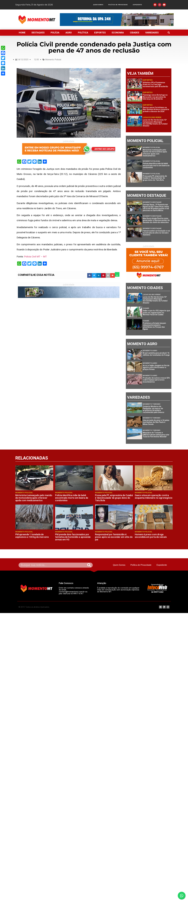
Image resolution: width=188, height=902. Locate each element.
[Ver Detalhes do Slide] (68, 149)
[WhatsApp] (3, 47)
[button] (169, 33)
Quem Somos (98, 4)
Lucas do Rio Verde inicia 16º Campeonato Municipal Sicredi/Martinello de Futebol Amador (155, 123)
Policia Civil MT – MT (35, 256)
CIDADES (134, 32)
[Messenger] (3, 63)
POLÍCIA (55, 32)
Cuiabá (146, 308)
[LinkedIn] (3, 68)
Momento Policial (53, 59)
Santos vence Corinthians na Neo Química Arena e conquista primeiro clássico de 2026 (156, 109)
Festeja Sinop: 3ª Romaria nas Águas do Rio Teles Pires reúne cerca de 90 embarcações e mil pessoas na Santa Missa (156, 207)
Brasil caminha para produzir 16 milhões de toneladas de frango (156, 354)
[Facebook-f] (155, 5)
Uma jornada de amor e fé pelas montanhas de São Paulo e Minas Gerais (156, 422)
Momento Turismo (151, 404)
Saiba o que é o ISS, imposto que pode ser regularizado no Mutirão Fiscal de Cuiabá (156, 313)
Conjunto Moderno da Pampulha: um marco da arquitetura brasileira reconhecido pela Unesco (153, 409)
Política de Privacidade (118, 4)
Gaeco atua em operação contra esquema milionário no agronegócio (153, 496)
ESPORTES (100, 32)
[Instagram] (159, 5)
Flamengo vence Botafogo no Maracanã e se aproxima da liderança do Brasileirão (155, 97)
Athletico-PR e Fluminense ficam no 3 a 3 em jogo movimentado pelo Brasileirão (155, 84)
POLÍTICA (83, 32)
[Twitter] (3, 58)
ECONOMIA (118, 32)
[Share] (3, 73)
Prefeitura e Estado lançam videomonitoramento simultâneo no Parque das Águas (154, 326)
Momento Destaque (152, 202)
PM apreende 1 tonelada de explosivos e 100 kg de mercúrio (32, 535)
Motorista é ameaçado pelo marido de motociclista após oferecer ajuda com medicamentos (155, 153)
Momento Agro (150, 351)
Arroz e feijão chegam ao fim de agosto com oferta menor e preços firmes (156, 367)
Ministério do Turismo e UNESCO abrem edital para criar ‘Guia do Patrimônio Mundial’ (156, 435)
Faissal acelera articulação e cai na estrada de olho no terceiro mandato (156, 233)
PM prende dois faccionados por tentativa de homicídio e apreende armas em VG (73, 537)
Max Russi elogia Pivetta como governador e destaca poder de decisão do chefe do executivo (156, 220)
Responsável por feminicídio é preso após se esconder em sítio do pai (114, 537)
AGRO (68, 32)
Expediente (137, 4)
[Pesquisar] (89, 565)
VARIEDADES (152, 32)
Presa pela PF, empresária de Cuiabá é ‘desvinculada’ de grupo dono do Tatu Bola (155, 178)
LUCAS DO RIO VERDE (152, 117)
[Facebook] (3, 53)
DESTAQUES (38, 32)
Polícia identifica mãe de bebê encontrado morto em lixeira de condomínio (156, 165)
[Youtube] (164, 5)
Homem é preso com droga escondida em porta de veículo (151, 535)
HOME (22, 32)
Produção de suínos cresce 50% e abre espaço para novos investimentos (156, 380)
